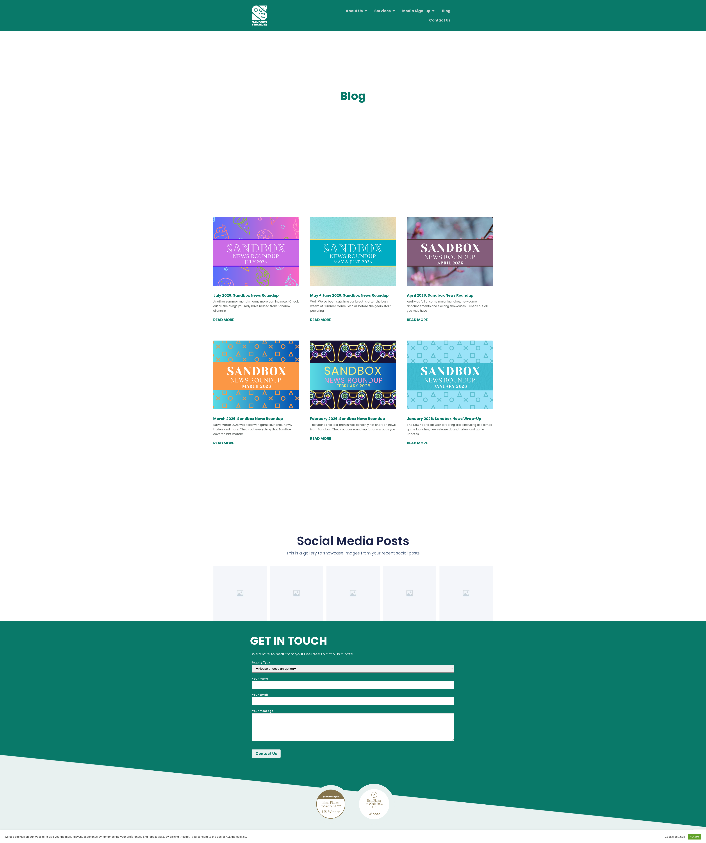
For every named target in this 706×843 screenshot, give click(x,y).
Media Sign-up (416, 10)
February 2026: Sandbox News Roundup (347, 418)
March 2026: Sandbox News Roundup (248, 418)
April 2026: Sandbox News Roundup (440, 295)
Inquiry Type (261, 662)
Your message (262, 711)
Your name (260, 679)
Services (382, 10)
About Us (354, 10)
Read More (223, 320)
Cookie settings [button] (675, 836)
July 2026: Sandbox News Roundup (246, 295)
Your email (260, 695)
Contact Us (439, 20)
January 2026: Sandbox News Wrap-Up (444, 418)
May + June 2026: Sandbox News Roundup (349, 295)
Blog (446, 10)
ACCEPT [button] (694, 836)
